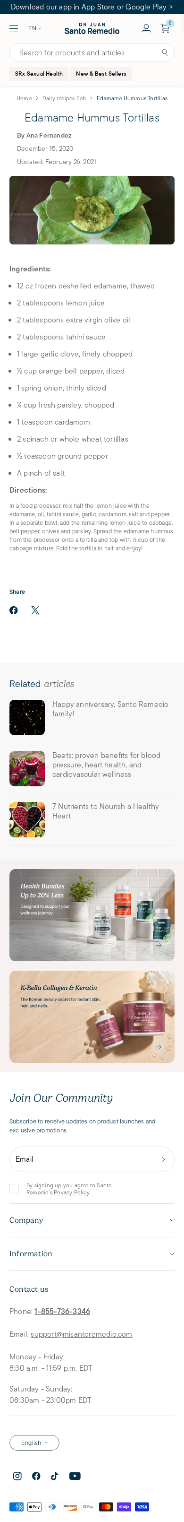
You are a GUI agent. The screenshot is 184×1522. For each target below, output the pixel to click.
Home (24, 98)
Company (26, 1220)
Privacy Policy (72, 1192)
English (31, 1442)
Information (30, 1254)
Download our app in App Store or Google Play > (92, 6)
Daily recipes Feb (64, 98)
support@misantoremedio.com (81, 1334)
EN (32, 28)
